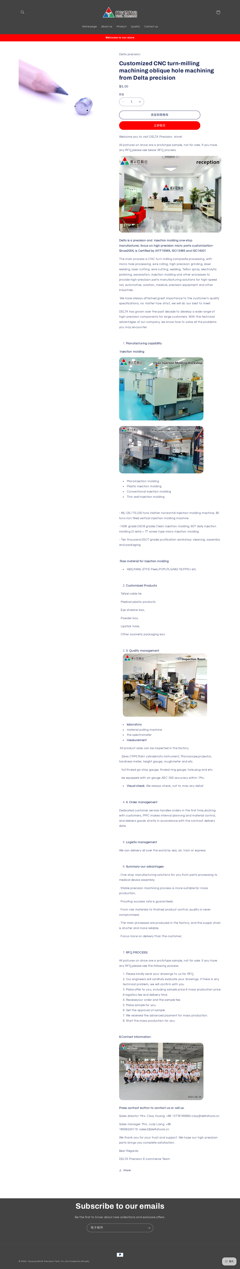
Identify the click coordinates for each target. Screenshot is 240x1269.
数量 (121, 94)
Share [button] (127, 1170)
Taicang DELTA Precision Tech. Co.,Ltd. (48, 1261)
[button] (23, 12)
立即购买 (160, 125)
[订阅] (149, 1228)
